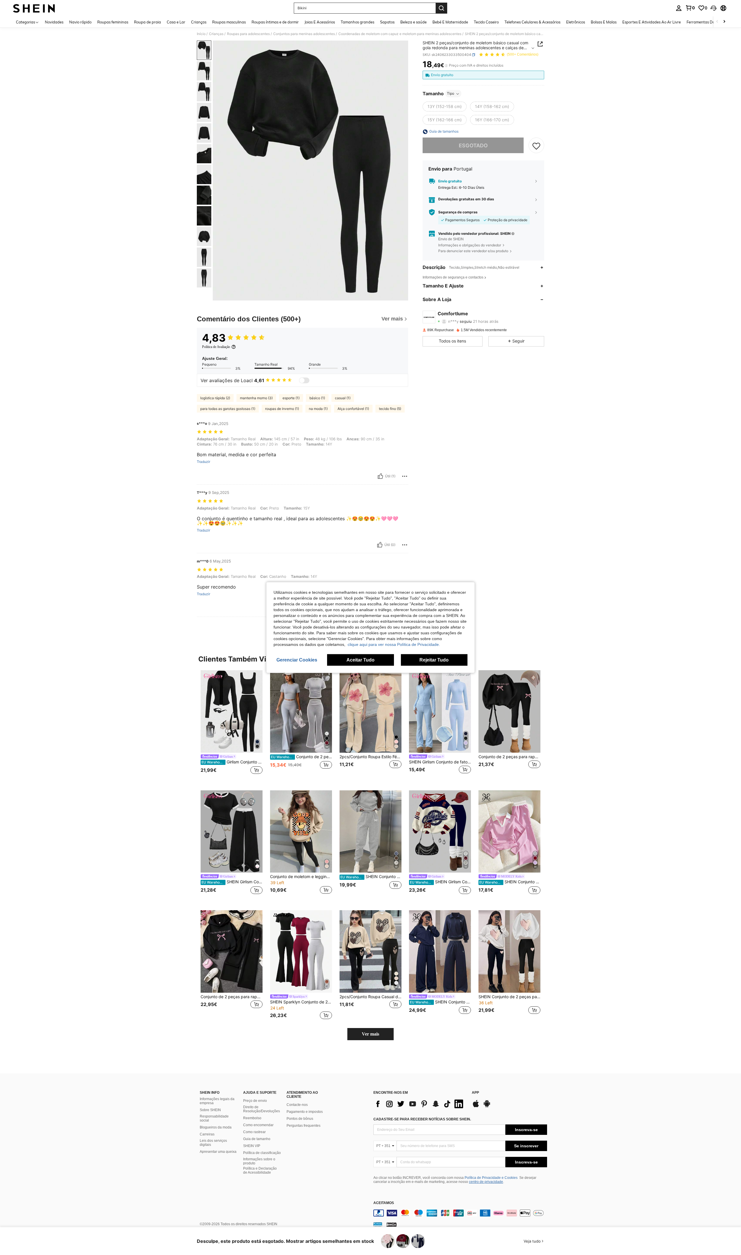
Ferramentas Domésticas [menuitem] (708, 22)
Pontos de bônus (300, 1119)
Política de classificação (262, 1153)
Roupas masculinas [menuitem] (229, 22)
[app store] (476, 1106)
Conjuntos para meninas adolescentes (304, 34)
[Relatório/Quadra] (404, 476)
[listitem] (231, 725)
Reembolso (252, 1118)
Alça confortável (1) (353, 408)
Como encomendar (258, 1125)
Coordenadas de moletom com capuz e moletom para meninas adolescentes (399, 34)
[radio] (445, 107)
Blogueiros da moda (216, 1127)
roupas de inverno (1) (282, 408)
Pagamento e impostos (305, 1112)
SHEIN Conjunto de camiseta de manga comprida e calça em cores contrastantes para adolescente (509, 882)
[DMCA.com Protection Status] (391, 1224)
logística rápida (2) (215, 398)
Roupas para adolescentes (248, 34)
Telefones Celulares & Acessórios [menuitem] (532, 22)
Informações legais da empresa (217, 1101)
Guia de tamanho (256, 1139)
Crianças (216, 34)
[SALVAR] (536, 145)
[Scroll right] (724, 22)
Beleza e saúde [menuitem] (413, 22)
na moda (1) (318, 408)
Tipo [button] (450, 93)
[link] (690, 7)
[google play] (487, 1106)
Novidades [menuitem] (54, 22)
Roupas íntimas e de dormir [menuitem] (275, 22)
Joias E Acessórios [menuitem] (320, 22)
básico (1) (317, 398)
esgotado (473, 145)
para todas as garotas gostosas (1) (227, 408)
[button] (713, 8)
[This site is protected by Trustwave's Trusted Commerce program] (377, 1224)
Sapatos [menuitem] (387, 22)
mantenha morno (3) (256, 398)
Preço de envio (255, 1101)
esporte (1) (291, 398)
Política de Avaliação (216, 347)
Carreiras (207, 1134)
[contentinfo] (460, 1213)
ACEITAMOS (383, 1203)
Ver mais (370, 1034)
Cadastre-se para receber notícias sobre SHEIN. (422, 1119)
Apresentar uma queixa (218, 1152)
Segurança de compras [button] (458, 212)
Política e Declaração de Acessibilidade (260, 1170)
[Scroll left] (717, 22)
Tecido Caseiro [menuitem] (486, 22)
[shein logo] (34, 8)
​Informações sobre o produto (259, 1161)
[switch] (304, 380)
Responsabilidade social (214, 1118)
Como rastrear (254, 1132)
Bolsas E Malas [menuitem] (604, 22)
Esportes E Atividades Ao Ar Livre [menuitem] (651, 22)
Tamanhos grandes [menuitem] (357, 22)
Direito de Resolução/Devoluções (261, 1109)
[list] (419, 1104)
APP (475, 1093)
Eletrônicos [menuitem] (575, 22)
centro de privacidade (486, 1182)
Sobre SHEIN (210, 1110)
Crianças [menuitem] (198, 22)
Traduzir (203, 462)
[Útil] (380, 476)
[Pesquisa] (441, 8)
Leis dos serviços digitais (213, 1143)
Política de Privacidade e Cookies (491, 1178)
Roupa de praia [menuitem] (147, 22)
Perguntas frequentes (303, 1126)
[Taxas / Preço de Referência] (446, 66)
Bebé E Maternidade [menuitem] (450, 22)
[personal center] (678, 8)
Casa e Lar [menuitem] (176, 22)
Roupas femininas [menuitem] (112, 22)
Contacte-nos (297, 1105)
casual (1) (343, 398)
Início (201, 34)
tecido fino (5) (390, 408)
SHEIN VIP (251, 1146)
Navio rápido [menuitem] (80, 22)
